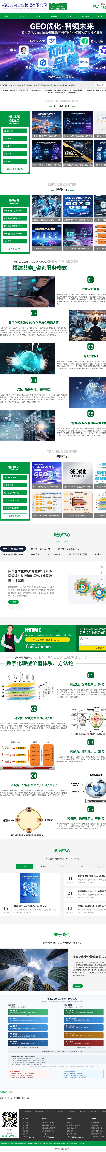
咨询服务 (13, 201)
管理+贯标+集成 (71, 1134)
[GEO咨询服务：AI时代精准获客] (78, 235)
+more (13, 602)
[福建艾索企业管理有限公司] (33, 6)
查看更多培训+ (15, 515)
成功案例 (7, 146)
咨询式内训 (69, 1131)
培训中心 (70, 16)
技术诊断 (25, 1137)
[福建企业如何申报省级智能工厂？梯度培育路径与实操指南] (46, 206)
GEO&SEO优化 (10, 477)
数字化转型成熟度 (11, 508)
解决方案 (7, 138)
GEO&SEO (23, 16)
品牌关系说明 (65, 1149)
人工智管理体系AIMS (97, 1137)
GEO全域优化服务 (14, 119)
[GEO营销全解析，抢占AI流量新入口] (46, 473)
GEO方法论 (9, 130)
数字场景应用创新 (11, 500)
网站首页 (7, 16)
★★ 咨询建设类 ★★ (60, 85)
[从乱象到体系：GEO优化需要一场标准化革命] (78, 206)
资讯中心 (85, 16)
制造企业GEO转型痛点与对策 (47, 248)
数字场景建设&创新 (78, 554)
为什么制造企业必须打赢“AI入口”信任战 (78, 486)
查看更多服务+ (15, 248)
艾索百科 (62, 867)
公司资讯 (24, 867)
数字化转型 (8, 485)
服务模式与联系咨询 (77, 1138)
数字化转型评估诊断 (30, 85)
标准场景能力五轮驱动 (73, 1125)
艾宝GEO (17, 1098)
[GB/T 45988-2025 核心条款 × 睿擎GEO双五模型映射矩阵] (46, 151)
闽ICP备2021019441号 (47, 1144)
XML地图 (57, 1144)
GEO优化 (72, 85)
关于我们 (93, 1111)
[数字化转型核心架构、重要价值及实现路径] (46, 502)
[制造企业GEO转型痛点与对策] (46, 235)
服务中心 (39, 16)
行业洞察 (7, 153)
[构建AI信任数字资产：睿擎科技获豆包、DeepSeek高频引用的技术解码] (46, 122)
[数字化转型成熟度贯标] (78, 502)
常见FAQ (7, 161)
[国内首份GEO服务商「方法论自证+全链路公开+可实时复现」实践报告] (78, 151)
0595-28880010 (102, 567)
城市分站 (57, 1149)
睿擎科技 (3, 1098)
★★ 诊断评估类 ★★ (16, 85)
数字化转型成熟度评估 (45, 85)
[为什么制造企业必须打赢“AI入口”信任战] (78, 473)
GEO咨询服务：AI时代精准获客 (78, 248)
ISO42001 (25, 1098)
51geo (10, 1098)
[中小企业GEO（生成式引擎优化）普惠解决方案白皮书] (78, 122)
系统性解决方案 (71, 1128)
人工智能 (81, 867)
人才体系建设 (70, 1137)
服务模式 (54, 16)
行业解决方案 (54, 554)
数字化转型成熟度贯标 (78, 515)
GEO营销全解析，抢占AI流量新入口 (46, 486)
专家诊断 (69, 1122)
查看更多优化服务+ (15, 169)
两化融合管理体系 (11, 492)
